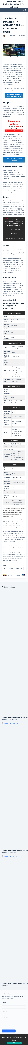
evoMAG (10, 230)
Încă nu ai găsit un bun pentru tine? (14, 126)
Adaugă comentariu (8, 1017)
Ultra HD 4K (19, 568)
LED (5, 568)
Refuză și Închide (17, 1042)
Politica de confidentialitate (19, 1039)
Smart (11, 568)
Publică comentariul (8, 1031)
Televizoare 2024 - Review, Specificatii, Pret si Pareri (14, 4)
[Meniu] (25, 10)
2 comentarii (13, 852)
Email (4, 1007)
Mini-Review (22, 35)
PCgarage (14, 233)
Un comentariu (13, 719)
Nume (5, 1002)
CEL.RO (17, 230)
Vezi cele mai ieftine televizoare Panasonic (14, 159)
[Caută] (23, 10)
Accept (9, 1042)
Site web (5, 1011)
